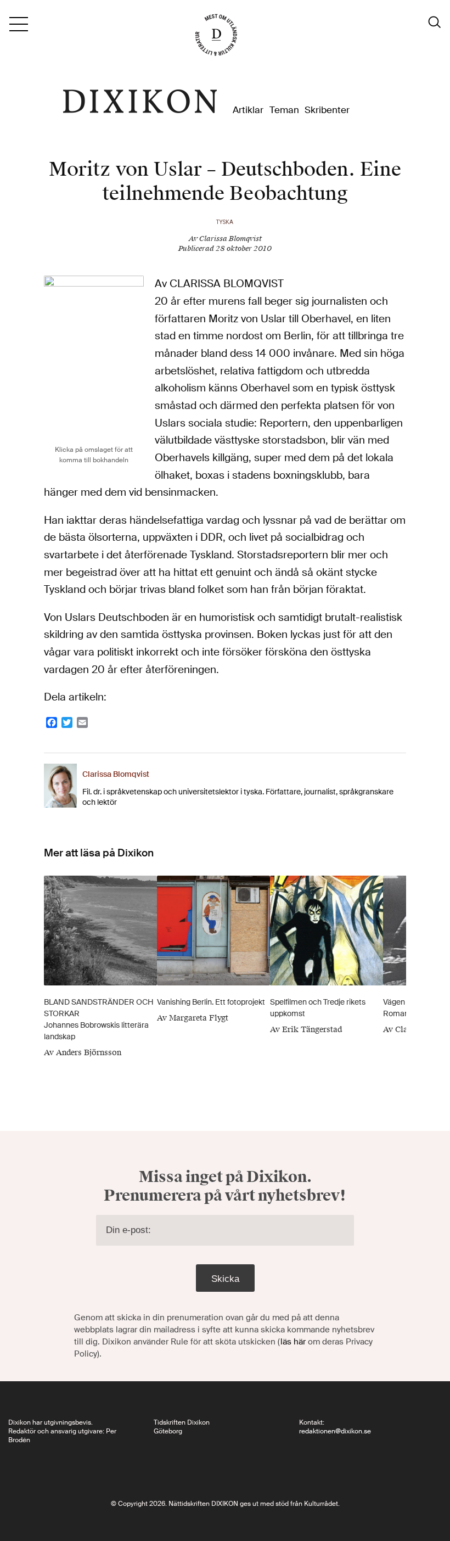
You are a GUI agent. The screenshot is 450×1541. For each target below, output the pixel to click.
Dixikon (140, 101)
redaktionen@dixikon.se (335, 1431)
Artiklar (248, 110)
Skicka (225, 1278)
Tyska (225, 222)
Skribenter (327, 110)
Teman (284, 110)
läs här (293, 1342)
